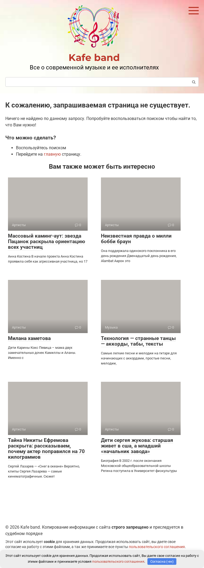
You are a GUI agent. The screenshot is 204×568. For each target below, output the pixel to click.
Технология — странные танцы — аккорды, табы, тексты (138, 341)
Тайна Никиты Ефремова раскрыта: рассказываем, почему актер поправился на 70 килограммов (46, 448)
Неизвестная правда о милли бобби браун (136, 238)
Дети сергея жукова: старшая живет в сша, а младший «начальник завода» (137, 445)
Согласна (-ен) (162, 561)
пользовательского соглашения (157, 547)
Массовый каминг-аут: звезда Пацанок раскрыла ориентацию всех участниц (46, 241)
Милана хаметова (29, 338)
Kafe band (94, 57)
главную (52, 154)
